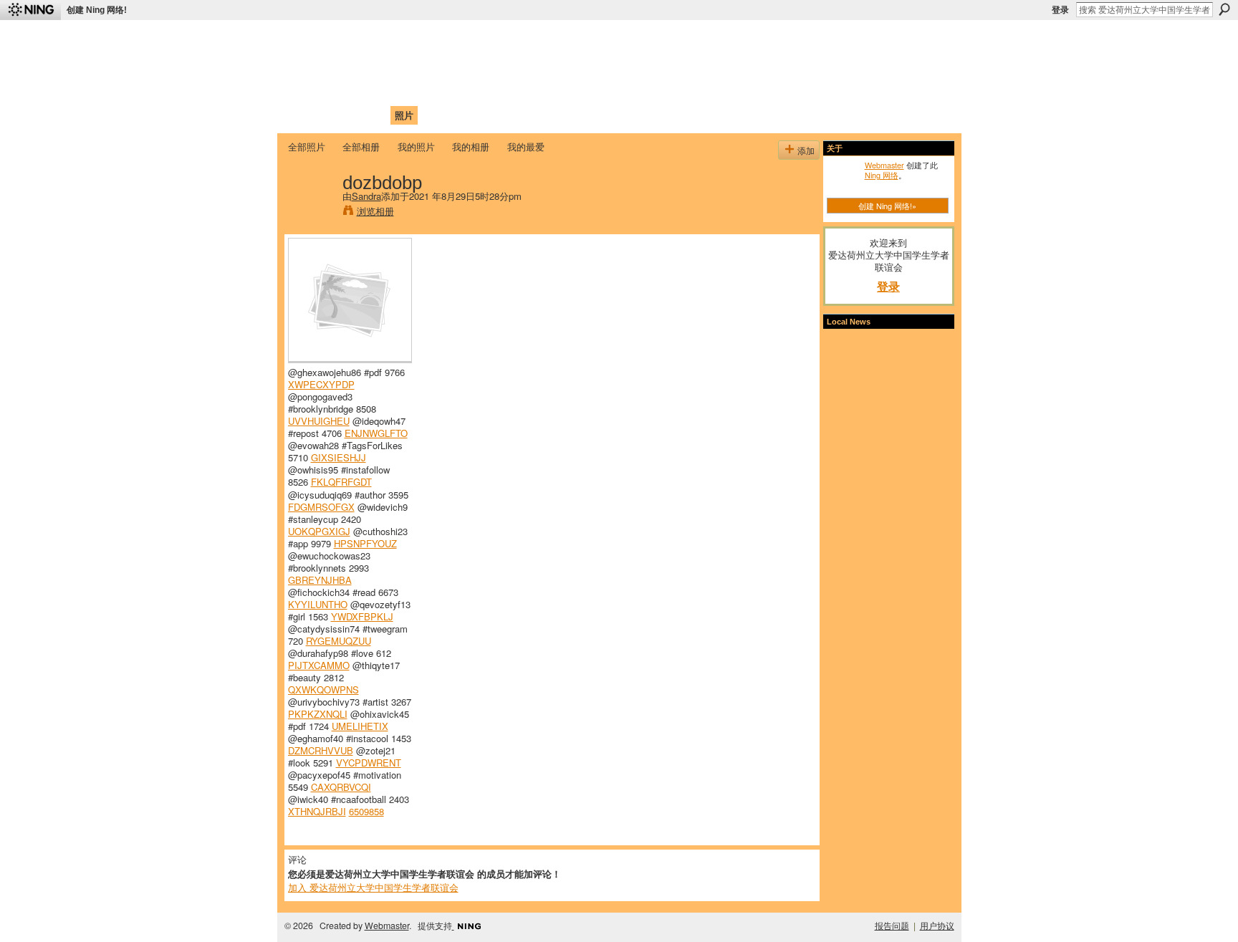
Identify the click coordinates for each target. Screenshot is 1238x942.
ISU (549, 115)
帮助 (521, 115)
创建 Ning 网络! (97, 10)
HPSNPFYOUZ (365, 543)
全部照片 (306, 146)
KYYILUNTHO (317, 604)
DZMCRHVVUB (320, 750)
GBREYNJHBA (320, 580)
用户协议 (937, 925)
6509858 (366, 811)
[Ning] (30, 10)
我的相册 (470, 146)
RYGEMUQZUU (338, 641)
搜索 (1224, 9)
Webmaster (884, 164)
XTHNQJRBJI (317, 811)
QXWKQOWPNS (323, 689)
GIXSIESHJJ (338, 457)
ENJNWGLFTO (376, 433)
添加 (806, 150)
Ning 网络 (881, 175)
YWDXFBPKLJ (362, 616)
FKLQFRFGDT (341, 482)
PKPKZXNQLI (317, 714)
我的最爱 (525, 146)
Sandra (366, 196)
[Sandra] (311, 212)
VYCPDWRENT (368, 762)
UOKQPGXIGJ (319, 531)
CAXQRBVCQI (341, 787)
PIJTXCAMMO (319, 665)
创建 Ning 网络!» (887, 205)
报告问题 (892, 925)
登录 (1060, 10)
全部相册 (361, 146)
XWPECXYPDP (321, 384)
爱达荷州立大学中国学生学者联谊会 (477, 40)
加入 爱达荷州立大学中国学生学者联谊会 (373, 887)
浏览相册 (375, 211)
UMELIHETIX (360, 726)
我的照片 (416, 146)
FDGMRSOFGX (321, 507)
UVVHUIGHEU (319, 421)
